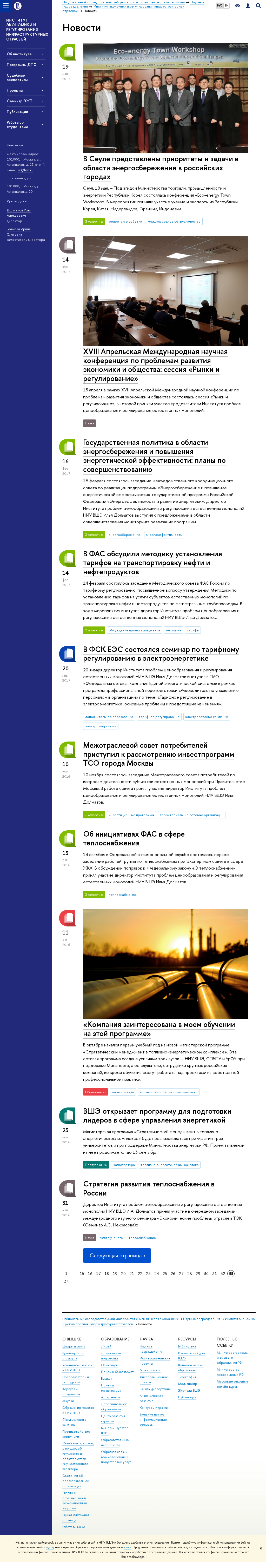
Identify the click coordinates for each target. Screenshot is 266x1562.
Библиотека (187, 1346)
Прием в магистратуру (111, 1388)
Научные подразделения (201, 1319)
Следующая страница (116, 1255)
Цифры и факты (73, 1346)
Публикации (17, 111)
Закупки (68, 1401)
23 (148, 1273)
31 (214, 1273)
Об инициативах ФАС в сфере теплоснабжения (134, 838)
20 (123, 1273)
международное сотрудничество (174, 221)
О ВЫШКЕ (71, 1339)
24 (156, 1273)
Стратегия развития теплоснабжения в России (149, 1188)
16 (90, 1273)
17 (98, 1273)
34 (66, 1281)
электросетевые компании (206, 716)
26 (173, 1273)
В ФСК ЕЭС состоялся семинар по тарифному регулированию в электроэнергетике (161, 653)
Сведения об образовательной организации (75, 1480)
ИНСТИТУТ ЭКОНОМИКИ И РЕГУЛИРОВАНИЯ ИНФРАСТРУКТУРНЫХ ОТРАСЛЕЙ (27, 30)
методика (173, 630)
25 (165, 1273)
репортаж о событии (125, 221)
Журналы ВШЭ (189, 1390)
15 (82, 1273)
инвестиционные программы (131, 814)
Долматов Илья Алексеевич (19, 213)
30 (206, 1273)
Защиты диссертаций (155, 1389)
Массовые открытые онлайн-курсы (232, 1384)
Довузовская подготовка (111, 1355)
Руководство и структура (73, 1355)
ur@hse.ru (25, 170)
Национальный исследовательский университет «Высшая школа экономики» (120, 1319)
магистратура (123, 1092)
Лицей (106, 1346)
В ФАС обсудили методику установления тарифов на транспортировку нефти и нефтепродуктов (152, 563)
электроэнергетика (101, 726)
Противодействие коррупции (76, 1434)
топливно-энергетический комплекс (168, 1092)
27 (181, 1273)
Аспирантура (110, 1397)
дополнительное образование (109, 716)
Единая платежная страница (75, 1517)
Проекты (15, 90)
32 (223, 1273)
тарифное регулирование (159, 716)
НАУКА (146, 1339)
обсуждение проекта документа (134, 630)
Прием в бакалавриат (117, 1372)
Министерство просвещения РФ (230, 1372)
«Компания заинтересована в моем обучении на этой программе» (159, 1028)
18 (106, 1273)
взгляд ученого (111, 1237)
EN (226, 5)
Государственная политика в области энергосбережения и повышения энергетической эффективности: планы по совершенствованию (154, 455)
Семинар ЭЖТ (19, 100)
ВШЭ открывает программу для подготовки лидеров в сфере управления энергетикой (157, 1115)
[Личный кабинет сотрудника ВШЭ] (248, 6)
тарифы (193, 630)
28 (189, 1273)
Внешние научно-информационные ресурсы (153, 1419)
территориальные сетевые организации (191, 814)
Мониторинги (150, 1370)
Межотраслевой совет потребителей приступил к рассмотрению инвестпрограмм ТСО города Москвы (158, 754)
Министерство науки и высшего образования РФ (233, 1357)
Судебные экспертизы (17, 77)
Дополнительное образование (114, 1406)
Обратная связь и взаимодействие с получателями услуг (116, 1457)
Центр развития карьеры (113, 1418)
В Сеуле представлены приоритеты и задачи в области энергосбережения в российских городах (160, 167)
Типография (187, 1377)
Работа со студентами (17, 124)
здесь (50, 1547)
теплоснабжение (122, 894)
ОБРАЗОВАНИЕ (115, 1339)
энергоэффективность (164, 534)
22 (140, 1273)
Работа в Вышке (73, 1527)
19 (115, 1273)
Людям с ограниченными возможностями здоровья (74, 1500)
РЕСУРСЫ (187, 1339)
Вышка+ (106, 1378)
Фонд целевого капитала (74, 1422)
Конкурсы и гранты (154, 1407)
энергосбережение (124, 534)
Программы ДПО (22, 64)
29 (198, 1273)
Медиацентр (187, 1383)
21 (131, 1273)
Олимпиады (109, 1365)
